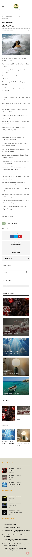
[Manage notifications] (27, 553)
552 (10, 514)
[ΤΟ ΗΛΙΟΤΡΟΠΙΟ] (4, 504)
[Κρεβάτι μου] (16, 307)
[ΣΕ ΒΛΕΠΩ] (4, 497)
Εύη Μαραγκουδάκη (13, 223)
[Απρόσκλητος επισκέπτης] (16, 347)
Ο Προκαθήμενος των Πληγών (15, 512)
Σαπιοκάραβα (12, 524)
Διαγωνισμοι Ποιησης (7, 22)
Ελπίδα (6, 371)
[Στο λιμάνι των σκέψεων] (16, 386)
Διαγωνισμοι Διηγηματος (15, 496)
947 (10, 507)
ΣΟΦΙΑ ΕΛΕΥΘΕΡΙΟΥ (10, 548)
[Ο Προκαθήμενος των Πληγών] (4, 512)
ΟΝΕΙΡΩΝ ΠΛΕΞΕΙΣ (16, 244)
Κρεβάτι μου (7, 311)
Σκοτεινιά (7, 331)
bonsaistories (5, 30)
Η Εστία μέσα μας (15, 527)
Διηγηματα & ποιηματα (8, 441)
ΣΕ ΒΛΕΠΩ (11, 498)
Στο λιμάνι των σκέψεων (11, 391)
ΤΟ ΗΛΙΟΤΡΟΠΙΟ (13, 505)
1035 (11, 500)
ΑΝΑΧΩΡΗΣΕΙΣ (16, 252)
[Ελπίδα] (16, 367)
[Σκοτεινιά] (16, 327)
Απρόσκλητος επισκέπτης (11, 351)
